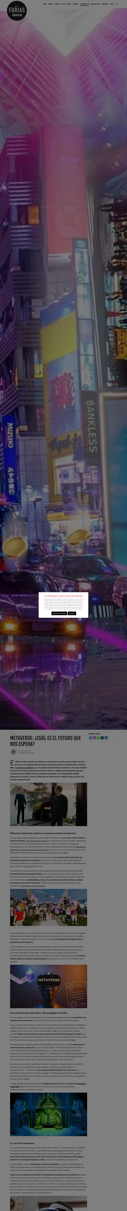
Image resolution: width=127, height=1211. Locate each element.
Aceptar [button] (72, 613)
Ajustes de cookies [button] (59, 613)
